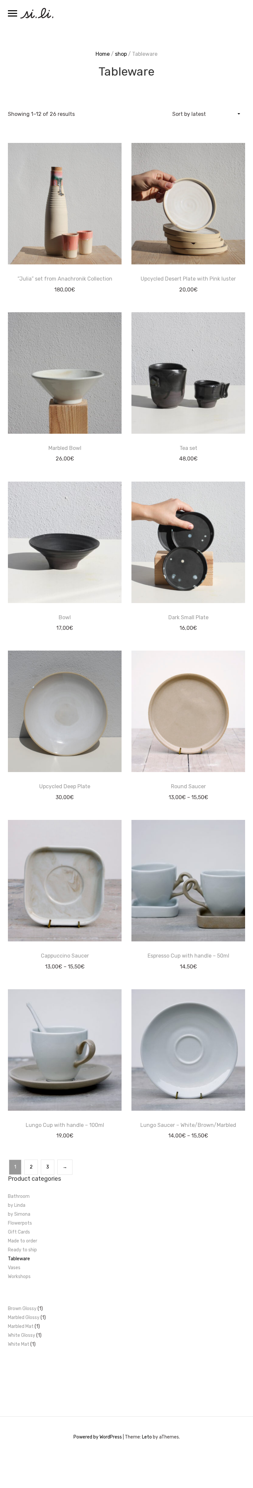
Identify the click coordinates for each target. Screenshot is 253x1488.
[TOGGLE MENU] (12, 13)
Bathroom (19, 1196)
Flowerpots (20, 1223)
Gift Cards (19, 1232)
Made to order (22, 1241)
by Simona (19, 1214)
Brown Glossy (22, 1308)
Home (103, 54)
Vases (14, 1267)
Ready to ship (22, 1250)
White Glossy (21, 1335)
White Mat (18, 1344)
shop (121, 54)
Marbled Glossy (24, 1317)
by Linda (16, 1205)
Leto (147, 1437)
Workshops (19, 1276)
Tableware (19, 1259)
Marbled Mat (21, 1326)
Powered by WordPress (97, 1437)
